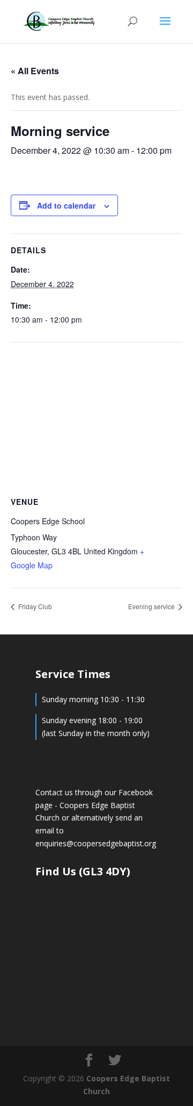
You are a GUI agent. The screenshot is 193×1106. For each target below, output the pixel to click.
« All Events (35, 71)
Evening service (152, 606)
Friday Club (34, 606)
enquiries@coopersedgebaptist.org (95, 843)
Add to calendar (66, 205)
